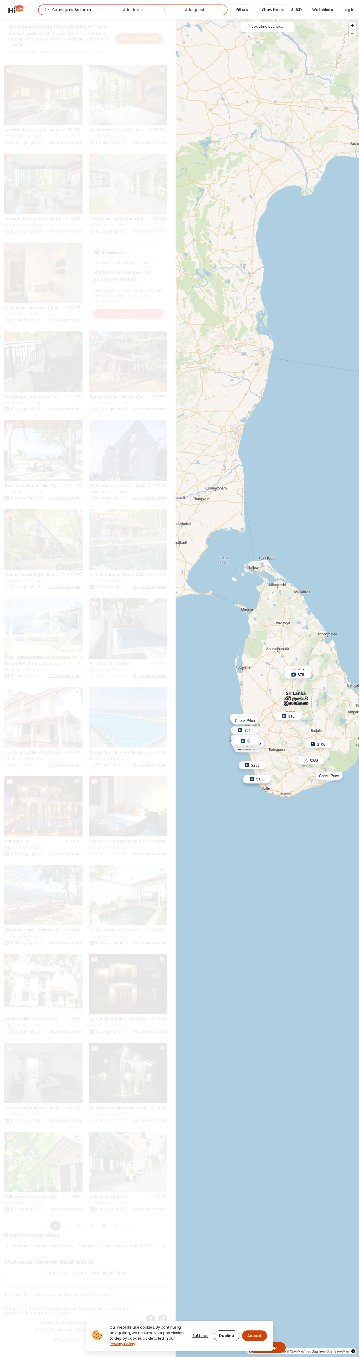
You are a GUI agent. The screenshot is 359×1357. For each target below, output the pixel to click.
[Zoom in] (352, 25)
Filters (242, 9)
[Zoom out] (352, 33)
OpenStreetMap (337, 1351)
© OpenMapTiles (299, 1351)
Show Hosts (273, 9)
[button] (296, 9)
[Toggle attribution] (353, 1351)
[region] (267, 688)
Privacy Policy (122, 1343)
